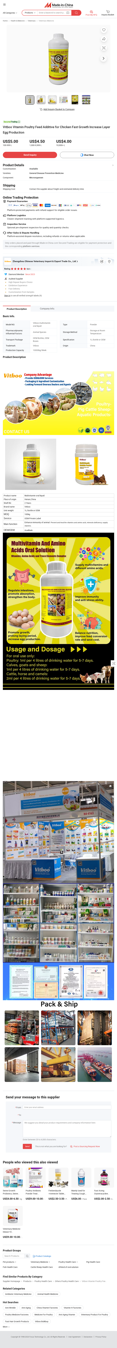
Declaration (88, 1337)
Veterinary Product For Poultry (94, 1314)
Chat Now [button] (89, 155)
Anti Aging (26, 1307)
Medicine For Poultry (44, 1314)
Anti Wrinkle (10, 1307)
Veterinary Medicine (46, 21)
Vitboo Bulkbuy (41, 1321)
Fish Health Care (10, 1267)
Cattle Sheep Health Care (42, 1267)
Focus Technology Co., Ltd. (39, 1337)
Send (27, 1146)
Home (5, 21)
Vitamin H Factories (72, 1307)
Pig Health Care (93, 1262)
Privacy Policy (100, 1337)
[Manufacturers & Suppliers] (58, 5)
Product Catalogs (43, 1256)
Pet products (8, 1262)
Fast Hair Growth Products (17, 1321)
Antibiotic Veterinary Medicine (18, 1294)
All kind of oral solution (68, 1267)
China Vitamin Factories (47, 1307)
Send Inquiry (30, 155)
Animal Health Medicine (47, 1294)
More (5, 1326)
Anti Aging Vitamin (67, 1314)
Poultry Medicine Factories (17, 1314)
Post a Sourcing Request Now (85, 1146)
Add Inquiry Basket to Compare (58, 109)
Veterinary (32, 21)
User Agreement (74, 1337)
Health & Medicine (18, 21)
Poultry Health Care (67, 1262)
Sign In (7, 295)
